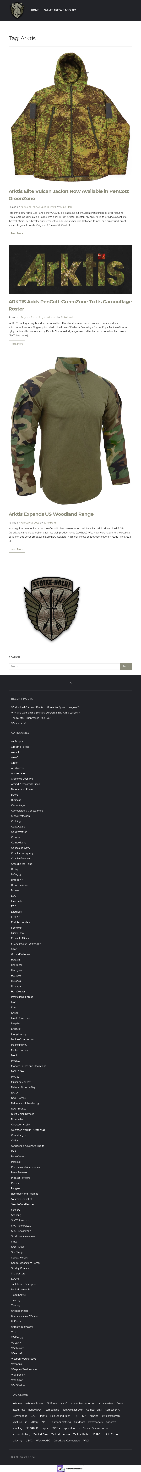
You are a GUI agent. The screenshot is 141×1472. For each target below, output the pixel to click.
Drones (15, 890)
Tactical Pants (80, 1434)
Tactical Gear (41, 1434)
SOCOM (56, 1428)
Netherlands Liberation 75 (25, 1103)
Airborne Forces (20, 746)
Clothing (16, 821)
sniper (44, 1428)
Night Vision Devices (22, 1114)
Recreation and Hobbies (24, 1193)
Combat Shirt (112, 1409)
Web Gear (17, 1380)
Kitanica (94, 1415)
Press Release (19, 1172)
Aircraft (15, 752)
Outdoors (79, 1422)
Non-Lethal (17, 1119)
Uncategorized (19, 1310)
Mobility (15, 1060)
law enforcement (111, 1415)
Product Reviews (20, 1177)
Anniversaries (18, 773)
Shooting (16, 1215)
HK (75, 1415)
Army (120, 1403)
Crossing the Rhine (21, 863)
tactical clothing (21, 1434)
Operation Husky (20, 1124)
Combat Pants (94, 1409)
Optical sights (18, 1135)
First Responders (20, 922)
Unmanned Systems (22, 1326)
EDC (13, 895)
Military (35, 1422)
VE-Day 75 (17, 1337)
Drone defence (19, 885)
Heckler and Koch (60, 1415)
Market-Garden (19, 1050)
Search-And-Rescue (22, 1204)
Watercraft (17, 1353)
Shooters (111, 1422)
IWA (13, 1007)
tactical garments (20, 1289)
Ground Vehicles (20, 954)
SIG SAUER (32, 1428)
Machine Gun (20, 1422)
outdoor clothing (61, 1422)
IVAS (13, 1002)
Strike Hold (66, 207)
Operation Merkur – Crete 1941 (28, 1130)
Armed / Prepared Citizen (25, 784)
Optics (14, 1140)
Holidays (16, 986)
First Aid (15, 917)
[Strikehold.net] (17, 10)
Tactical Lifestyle (60, 1434)
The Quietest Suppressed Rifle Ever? (31, 718)
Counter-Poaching (21, 858)
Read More (17, 233)
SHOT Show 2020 (21, 1220)
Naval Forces (18, 1098)
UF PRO (96, 1434)
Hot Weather (18, 991)
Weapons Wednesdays (24, 1369)
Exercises (16, 911)
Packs (14, 1151)
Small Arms (17, 1247)
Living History (18, 1034)
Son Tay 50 (17, 1252)
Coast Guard (18, 826)
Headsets (16, 975)
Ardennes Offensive (22, 778)
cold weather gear (72, 1409)
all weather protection (83, 1403)
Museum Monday (21, 1082)
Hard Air (15, 959)
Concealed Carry (20, 848)
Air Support (17, 741)
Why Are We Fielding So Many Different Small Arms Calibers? (45, 712)
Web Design (18, 1374)
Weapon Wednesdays (23, 1358)
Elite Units (16, 901)
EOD (13, 906)
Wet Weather (18, 1385)
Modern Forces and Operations (28, 1066)
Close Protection (20, 816)
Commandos (20, 1415)
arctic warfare (106, 1403)
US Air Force (111, 1434)
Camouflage (18, 805)
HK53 (83, 1415)
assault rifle (19, 1409)
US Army (17, 1440)
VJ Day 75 (16, 1342)
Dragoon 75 (17, 879)
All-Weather (17, 768)
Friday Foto (17, 933)
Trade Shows (18, 1294)
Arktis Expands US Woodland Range (51, 514)
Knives (14, 1012)
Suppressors (18, 1273)
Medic (14, 1055)
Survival (15, 1279)
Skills (14, 1241)
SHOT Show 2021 (21, 1225)
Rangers (15, 1188)
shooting (17, 1428)
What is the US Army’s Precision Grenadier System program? (45, 707)
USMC (29, 1440)
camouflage (52, 1409)
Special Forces (19, 1257)
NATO (14, 1092)
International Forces (22, 997)
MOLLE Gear (18, 1071)
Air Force (52, 1403)
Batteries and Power (22, 789)
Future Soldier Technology (26, 943)
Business (16, 800)
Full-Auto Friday (20, 938)
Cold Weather (19, 832)
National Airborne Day (23, 1087)
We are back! (18, 723)
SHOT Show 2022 (21, 1231)
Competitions (18, 842)
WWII (86, 1440)
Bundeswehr (35, 1409)
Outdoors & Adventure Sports (27, 1146)
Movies (15, 1076)
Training (15, 1300)
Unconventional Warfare (24, 1316)
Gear (14, 949)
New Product (18, 1108)
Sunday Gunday (20, 1268)
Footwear (16, 927)
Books (14, 794)
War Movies (17, 1348)
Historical (16, 981)
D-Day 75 (16, 874)
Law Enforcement (21, 1018)
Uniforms (16, 1321)
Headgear (16, 965)
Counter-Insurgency (22, 853)
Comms (15, 837)
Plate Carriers (18, 1156)
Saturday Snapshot (21, 1199)
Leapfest (16, 1023)
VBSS (14, 1332)
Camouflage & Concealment (27, 810)
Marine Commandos (22, 1039)
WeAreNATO (43, 1440)
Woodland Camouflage (67, 1440)
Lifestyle (15, 1028)
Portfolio (16, 1161)
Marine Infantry (19, 1044)
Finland (43, 1415)
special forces (72, 1428)
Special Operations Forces (26, 1263)
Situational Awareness (23, 1236)
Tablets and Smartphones (25, 1284)
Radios (15, 1183)
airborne (17, 1403)
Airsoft (14, 757)
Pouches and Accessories (25, 1167)
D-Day (14, 869)
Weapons (16, 1364)
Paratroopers (95, 1422)
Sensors (15, 1209)
